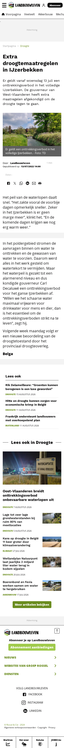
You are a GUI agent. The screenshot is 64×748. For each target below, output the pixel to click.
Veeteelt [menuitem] (29, 14)
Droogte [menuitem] (24, 46)
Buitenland (12, 425)
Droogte (10, 394)
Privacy (51, 727)
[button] (4, 5)
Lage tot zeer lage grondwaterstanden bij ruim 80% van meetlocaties (19, 520)
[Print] (40, 183)
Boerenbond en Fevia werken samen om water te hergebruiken (20, 585)
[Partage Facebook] (8, 183)
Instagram (35, 702)
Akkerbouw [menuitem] (45, 14)
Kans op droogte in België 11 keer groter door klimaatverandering (21, 542)
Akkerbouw (9, 594)
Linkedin (35, 711)
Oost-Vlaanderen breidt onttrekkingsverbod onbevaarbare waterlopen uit (28, 495)
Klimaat (7, 551)
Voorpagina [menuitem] (13, 14)
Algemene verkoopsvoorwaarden (20, 727)
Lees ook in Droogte (32, 442)
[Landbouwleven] (24, 5)
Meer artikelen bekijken (32, 605)
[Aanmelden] (43, 5)
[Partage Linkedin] (27, 183)
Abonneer (55, 5)
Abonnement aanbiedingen (31, 647)
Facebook (35, 694)
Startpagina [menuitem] (9, 46)
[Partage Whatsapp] (21, 183)
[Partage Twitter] (15, 183)
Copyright (42, 727)
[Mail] (34, 183)
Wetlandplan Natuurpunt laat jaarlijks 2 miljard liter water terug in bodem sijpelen (20, 563)
